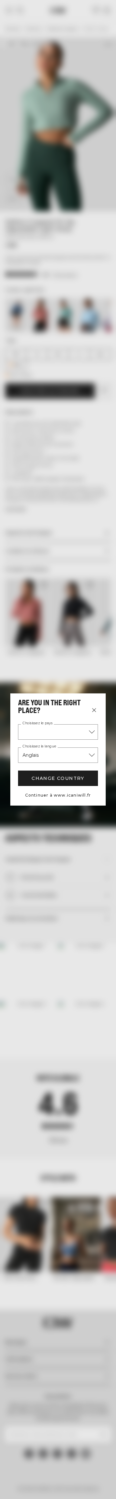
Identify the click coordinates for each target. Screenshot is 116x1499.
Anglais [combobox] (31, 755)
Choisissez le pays (38, 723)
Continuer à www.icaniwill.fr (58, 795)
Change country (58, 778)
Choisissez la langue (39, 746)
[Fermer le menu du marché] (94, 710)
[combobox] (58, 732)
